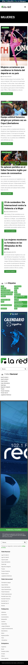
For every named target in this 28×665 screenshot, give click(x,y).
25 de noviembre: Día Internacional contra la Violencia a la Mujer (15, 205)
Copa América (4, 584)
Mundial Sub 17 (5, 601)
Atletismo (3, 612)
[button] (25, 7)
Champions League (6, 582)
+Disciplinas (5, 27)
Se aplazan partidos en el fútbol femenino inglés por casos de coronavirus (14, 170)
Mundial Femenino (5, 598)
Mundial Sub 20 (5, 603)
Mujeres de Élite (2, 208)
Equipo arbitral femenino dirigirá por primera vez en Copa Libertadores (13, 120)
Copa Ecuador (4, 559)
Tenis (2, 637)
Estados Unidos (5, 651)
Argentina (3, 646)
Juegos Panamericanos (7, 628)
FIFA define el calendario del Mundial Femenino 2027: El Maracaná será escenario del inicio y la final (13, 535)
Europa (3, 653)
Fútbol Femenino (6, 152)
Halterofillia (4, 624)
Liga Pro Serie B (5, 557)
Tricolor (3, 569)
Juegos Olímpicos (2, 247)
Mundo (3, 605)
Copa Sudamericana (6, 589)
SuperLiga (3, 564)
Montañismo (4, 630)
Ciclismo (3, 621)
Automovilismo (5, 617)
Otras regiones (4, 658)
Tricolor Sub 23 (4, 573)
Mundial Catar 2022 (6, 596)
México (3, 656)
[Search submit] (25, 369)
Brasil (2, 649)
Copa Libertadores (7, 102)
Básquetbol (4, 619)
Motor (2, 633)
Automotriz (4, 614)
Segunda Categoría (6, 566)
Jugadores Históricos (6, 576)
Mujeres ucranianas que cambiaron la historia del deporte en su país (13, 70)
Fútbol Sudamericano (6, 594)
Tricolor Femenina (5, 571)
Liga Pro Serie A (5, 555)
